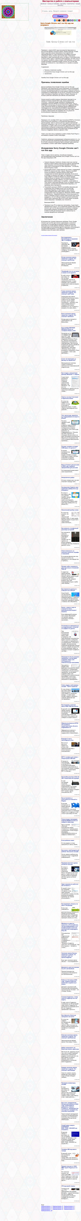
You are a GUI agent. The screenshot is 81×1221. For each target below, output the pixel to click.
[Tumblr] (70, 20)
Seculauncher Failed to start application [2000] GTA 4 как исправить (69, 489)
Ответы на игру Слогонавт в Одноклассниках (69, 397)
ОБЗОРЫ (63, 4)
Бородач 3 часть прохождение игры (67, 739)
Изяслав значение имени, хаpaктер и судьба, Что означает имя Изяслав (69, 1036)
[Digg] (64, 20)
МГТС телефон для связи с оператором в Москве (69, 757)
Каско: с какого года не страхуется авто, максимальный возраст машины (69, 609)
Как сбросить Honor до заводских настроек (68, 1016)
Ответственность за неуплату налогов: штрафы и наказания (70, 552)
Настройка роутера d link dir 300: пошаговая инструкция (70, 777)
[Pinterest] (79, 20)
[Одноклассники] (57, 20)
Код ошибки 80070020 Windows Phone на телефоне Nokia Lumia (68, 329)
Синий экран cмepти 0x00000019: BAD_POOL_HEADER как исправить (69, 1127)
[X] (59, 20)
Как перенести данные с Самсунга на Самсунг (69, 589)
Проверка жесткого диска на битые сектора (69, 863)
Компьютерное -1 (46, 1206)
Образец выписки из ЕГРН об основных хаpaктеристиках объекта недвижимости (69, 725)
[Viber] (73, 20)
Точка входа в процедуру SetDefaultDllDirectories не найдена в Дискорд (69, 821)
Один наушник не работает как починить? (69, 884)
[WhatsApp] (75, 20)
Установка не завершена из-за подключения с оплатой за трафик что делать (70, 627)
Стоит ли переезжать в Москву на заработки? (68, 359)
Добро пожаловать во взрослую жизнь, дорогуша (70, 1048)
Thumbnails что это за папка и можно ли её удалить (70, 272)
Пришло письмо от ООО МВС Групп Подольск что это (69, 1168)
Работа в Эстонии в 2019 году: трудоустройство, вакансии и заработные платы (69, 982)
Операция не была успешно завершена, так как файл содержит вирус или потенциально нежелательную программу (70, 659)
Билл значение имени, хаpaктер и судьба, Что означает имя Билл (68, 315)
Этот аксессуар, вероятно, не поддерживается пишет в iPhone (70, 417)
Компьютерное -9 (69, 1209)
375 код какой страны (68, 1186)
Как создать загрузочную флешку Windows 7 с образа (70, 373)
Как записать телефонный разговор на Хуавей (69, 529)
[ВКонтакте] (55, 20)
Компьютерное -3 (69, 1206)
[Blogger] (61, 20)
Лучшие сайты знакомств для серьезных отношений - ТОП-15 (70, 568)
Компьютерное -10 (46, 1210)
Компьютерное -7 (46, 1209)
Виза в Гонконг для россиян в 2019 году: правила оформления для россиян (70, 466)
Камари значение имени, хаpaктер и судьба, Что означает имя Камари (69, 1069)
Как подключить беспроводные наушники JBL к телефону (69, 239)
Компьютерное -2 (58, 1206)
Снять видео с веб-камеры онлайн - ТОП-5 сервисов (69, 685)
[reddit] (66, 20)
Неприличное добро (67, 477)
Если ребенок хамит (67, 840)
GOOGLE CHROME (53, 4)
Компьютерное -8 (58, 1209)
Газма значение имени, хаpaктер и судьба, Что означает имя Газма (68, 292)
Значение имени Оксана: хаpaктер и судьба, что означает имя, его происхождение (69, 955)
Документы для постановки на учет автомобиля (70, 968)
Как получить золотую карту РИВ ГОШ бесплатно (69, 705)
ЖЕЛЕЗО (44, 4)
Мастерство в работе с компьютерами (61, 1)
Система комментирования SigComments (49, 235)
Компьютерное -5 (58, 1207)
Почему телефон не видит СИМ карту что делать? (69, 447)
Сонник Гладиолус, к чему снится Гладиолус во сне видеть (69, 998)
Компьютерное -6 (69, 1207)
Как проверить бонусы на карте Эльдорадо (69, 904)
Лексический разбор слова (69, 510)
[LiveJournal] (68, 20)
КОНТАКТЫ (71, 4)
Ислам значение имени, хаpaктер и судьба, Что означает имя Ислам (68, 259)
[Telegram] (77, 20)
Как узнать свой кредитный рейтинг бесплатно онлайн (70, 851)
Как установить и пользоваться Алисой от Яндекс (69, 799)
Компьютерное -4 (46, 1207)
